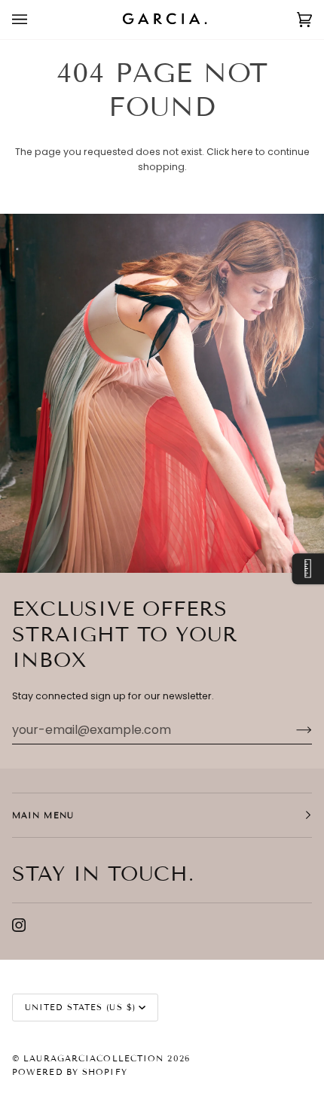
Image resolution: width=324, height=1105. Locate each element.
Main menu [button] (43, 815)
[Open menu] (34, 19)
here (242, 151)
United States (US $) (80, 1007)
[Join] (292, 729)
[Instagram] (19, 925)
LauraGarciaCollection (93, 1058)
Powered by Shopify (69, 1072)
